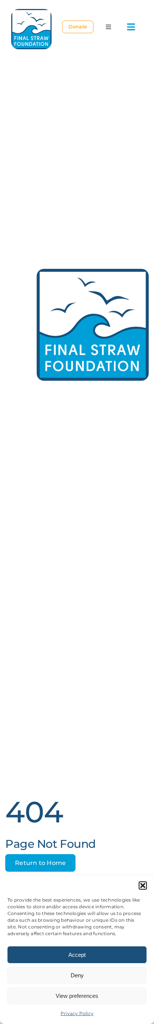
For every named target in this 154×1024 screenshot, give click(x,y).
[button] (143, 885)
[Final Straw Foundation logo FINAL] (31, 11)
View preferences (77, 996)
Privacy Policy (77, 1013)
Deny (77, 975)
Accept (77, 955)
